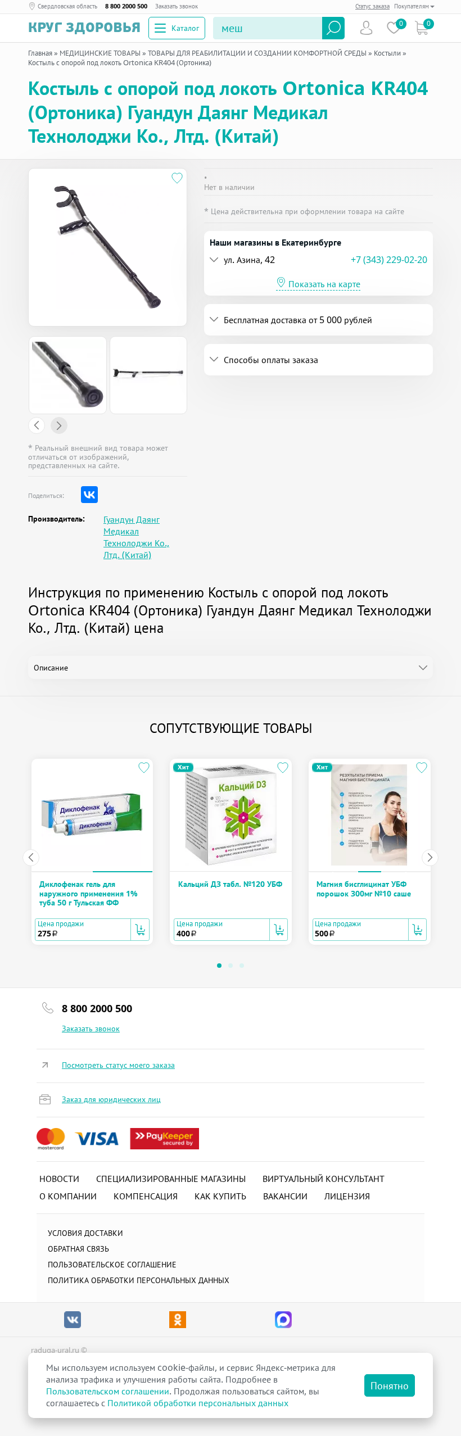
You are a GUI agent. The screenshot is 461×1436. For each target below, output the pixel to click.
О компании (68, 1196)
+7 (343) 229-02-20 (389, 259)
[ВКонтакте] (89, 494)
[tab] (319, 259)
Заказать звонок (176, 6)
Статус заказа (372, 6)
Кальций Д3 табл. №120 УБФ (230, 883)
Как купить (220, 1196)
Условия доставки (85, 1232)
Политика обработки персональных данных (138, 1280)
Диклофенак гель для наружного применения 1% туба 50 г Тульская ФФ (88, 893)
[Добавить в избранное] (177, 178)
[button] (280, 260)
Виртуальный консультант (324, 1178)
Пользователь (366, 28)
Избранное (394, 28)
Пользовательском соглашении (107, 1391)
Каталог (185, 27)
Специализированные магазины (171, 1178)
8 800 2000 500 (126, 6)
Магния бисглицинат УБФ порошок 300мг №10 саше (364, 888)
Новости (59, 1178)
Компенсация (146, 1196)
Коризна (421, 28)
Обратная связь (78, 1248)
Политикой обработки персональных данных (197, 1403)
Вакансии (285, 1196)
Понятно (389, 1385)
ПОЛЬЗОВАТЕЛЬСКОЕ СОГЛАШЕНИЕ (112, 1264)
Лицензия (347, 1196)
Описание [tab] (51, 667)
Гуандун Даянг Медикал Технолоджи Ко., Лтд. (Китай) (136, 537)
